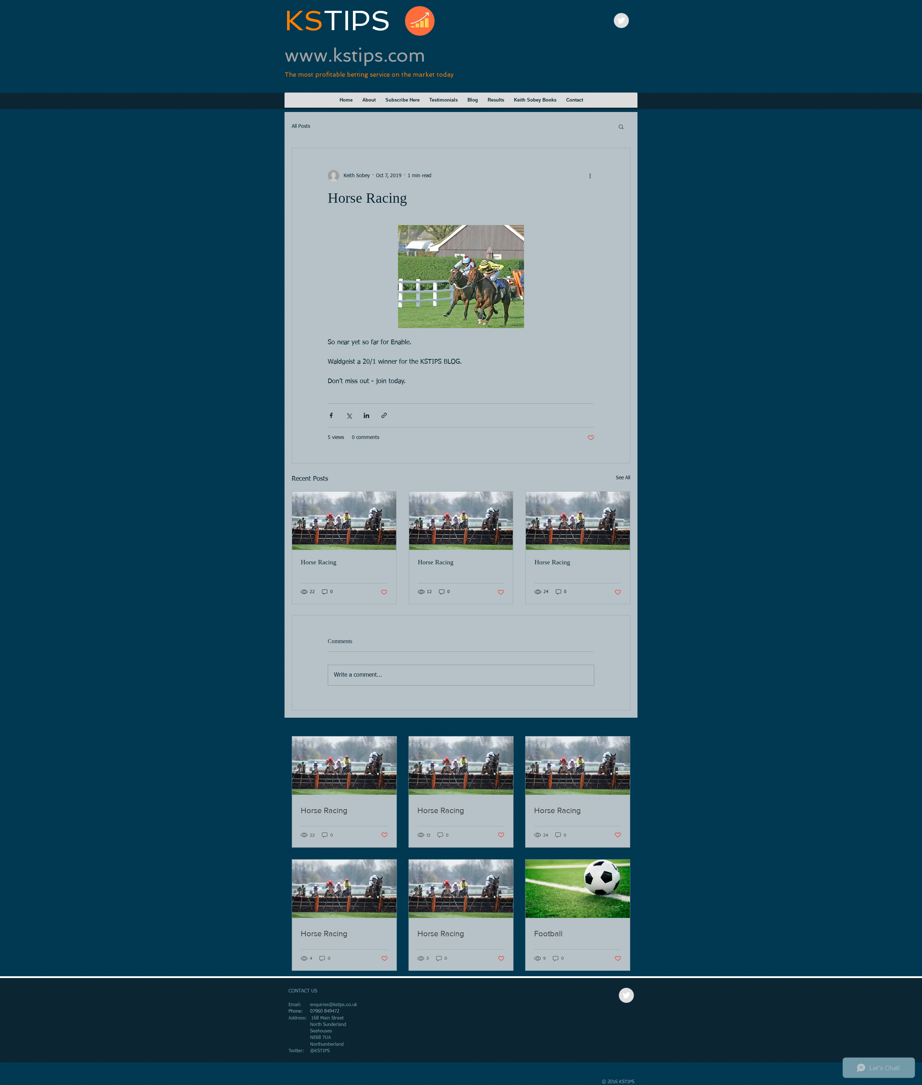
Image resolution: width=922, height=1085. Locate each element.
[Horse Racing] (344, 521)
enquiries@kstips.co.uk (333, 1005)
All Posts (301, 126)
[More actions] (590, 175)
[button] (621, 126)
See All (623, 477)
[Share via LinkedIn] (366, 415)
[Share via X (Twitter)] (348, 415)
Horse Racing (318, 562)
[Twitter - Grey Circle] (621, 20)
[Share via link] (384, 415)
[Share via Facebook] (331, 415)
